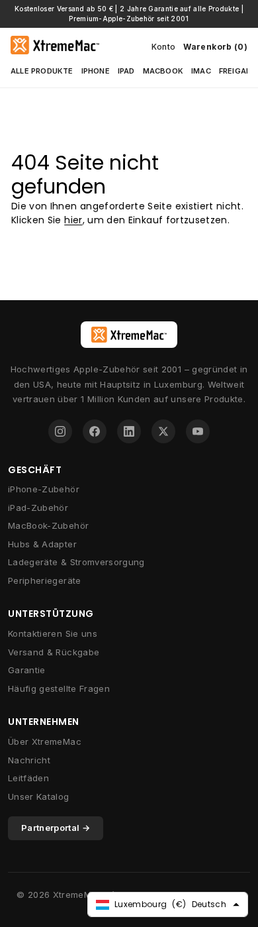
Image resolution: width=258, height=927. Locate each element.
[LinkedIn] (129, 431)
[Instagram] (60, 431)
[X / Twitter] (163, 431)
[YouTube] (198, 431)
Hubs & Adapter (42, 544)
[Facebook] (95, 431)
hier (73, 220)
